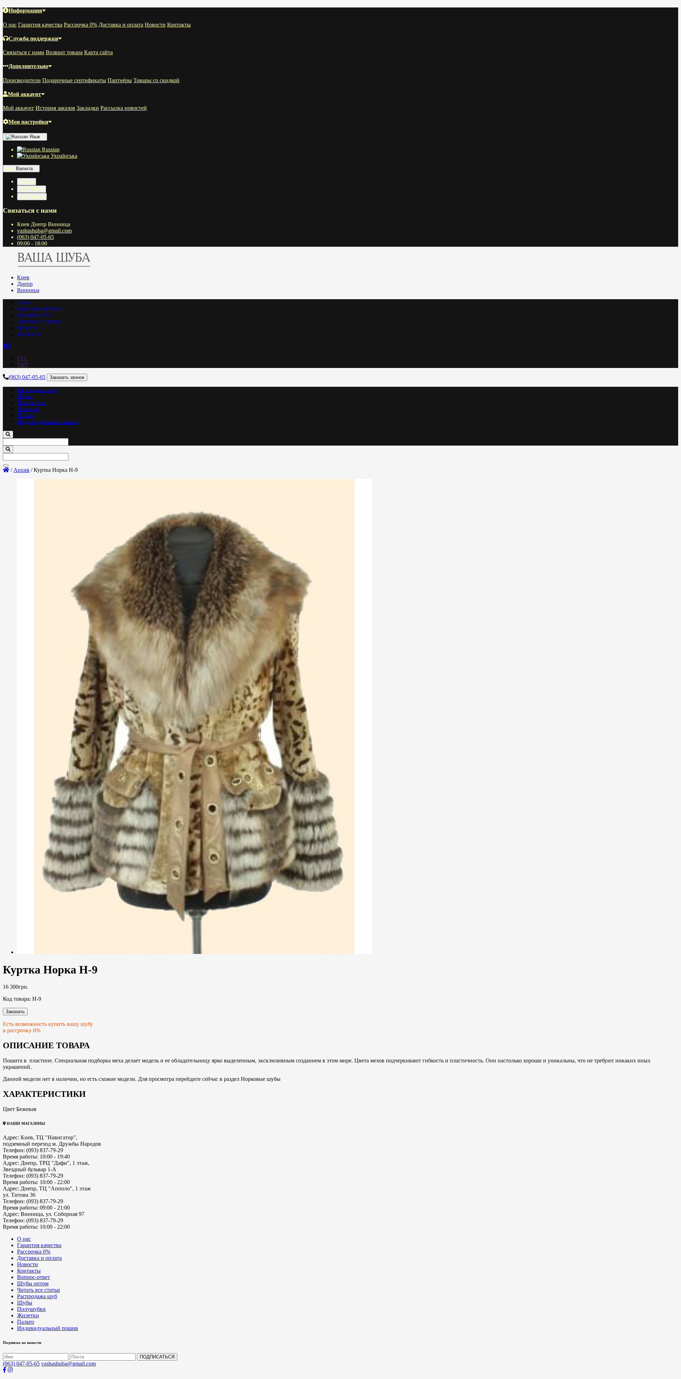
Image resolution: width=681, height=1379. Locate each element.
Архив (21, 470)
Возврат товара (64, 52)
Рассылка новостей (123, 108)
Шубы (24, 396)
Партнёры (119, 80)
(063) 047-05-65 (35, 237)
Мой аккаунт (24, 94)
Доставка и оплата (121, 25)
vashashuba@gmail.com (44, 231)
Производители (22, 80)
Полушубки (31, 403)
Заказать (15, 1011)
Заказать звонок (67, 377)
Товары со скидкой (156, 80)
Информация (25, 10)
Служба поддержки (33, 38)
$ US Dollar (31, 189)
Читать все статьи (38, 1290)
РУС (22, 358)
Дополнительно (28, 66)
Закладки (88, 108)
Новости (155, 25)
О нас (10, 25)
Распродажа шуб (37, 390)
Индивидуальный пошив (47, 422)
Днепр (25, 284)
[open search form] (8, 434)
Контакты (179, 25)
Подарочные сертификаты (74, 80)
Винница (28, 290)
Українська (63, 156)
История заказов (55, 108)
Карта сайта (98, 52)
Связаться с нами (23, 52)
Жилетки (28, 409)
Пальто (25, 415)
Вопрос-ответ (33, 1277)
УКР (22, 365)
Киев (23, 277)
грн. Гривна (32, 196)
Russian (50, 149)
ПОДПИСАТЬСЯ (157, 1357)
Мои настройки (28, 122)
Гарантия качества (40, 25)
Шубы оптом (33, 1283)
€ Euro (26, 181)
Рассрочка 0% (80, 25)
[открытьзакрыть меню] (6, 465)
